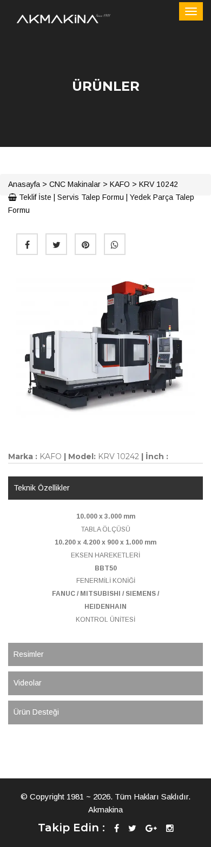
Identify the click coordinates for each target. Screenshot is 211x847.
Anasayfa (24, 184)
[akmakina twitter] (132, 828)
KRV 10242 (158, 184)
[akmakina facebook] (116, 828)
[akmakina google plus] (151, 828)
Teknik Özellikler (42, 487)
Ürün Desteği (36, 712)
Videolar (28, 682)
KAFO (120, 184)
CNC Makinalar (75, 184)
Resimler (29, 654)
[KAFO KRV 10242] (105, 345)
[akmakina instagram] (170, 828)
